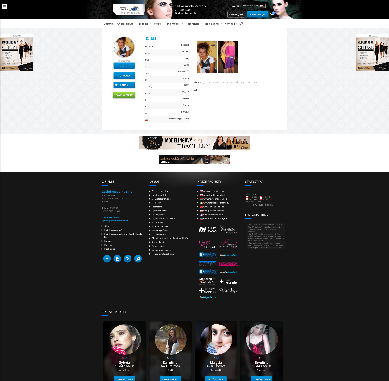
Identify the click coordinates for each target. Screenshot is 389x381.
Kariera (107, 241)
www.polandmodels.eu (214, 210)
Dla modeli (173, 23)
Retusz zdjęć (158, 246)
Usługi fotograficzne (161, 198)
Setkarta (124, 75)
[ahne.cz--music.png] (207, 229)
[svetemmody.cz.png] (228, 290)
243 (171, 357)
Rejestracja (257, 14)
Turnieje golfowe (160, 230)
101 (217, 357)
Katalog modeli (159, 195)
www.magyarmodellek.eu (215, 198)
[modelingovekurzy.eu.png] (207, 281)
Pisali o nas (109, 248)
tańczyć (229, 82)
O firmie (109, 23)
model (158, 23)
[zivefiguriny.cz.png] (207, 297)
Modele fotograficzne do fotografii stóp (170, 238)
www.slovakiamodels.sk (214, 195)
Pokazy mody (158, 214)
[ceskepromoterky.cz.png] (228, 255)
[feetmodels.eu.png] (207, 263)
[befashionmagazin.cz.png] (228, 229)
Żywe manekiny (159, 210)
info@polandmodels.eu (188, 13)
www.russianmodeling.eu (215, 218)
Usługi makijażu (159, 234)
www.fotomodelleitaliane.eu (216, 202)
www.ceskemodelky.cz (213, 191)
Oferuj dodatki (158, 242)
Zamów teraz (124, 95)
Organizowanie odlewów (163, 218)
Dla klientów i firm (160, 191)
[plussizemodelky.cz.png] (207, 290)
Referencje (192, 23)
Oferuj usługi (125, 23)
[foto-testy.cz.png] (228, 263)
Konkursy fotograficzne (163, 253)
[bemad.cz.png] (228, 243)
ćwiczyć (201, 82)
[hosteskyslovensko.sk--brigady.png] (207, 272)
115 (263, 357)
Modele (143, 23)
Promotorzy (157, 206)
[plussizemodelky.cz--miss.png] (228, 281)
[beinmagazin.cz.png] (207, 243)
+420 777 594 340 (111, 217)
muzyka (215, 82)
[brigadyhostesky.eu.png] (207, 255)
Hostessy (156, 202)
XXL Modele (157, 222)
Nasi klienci (212, 23)
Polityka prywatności (113, 230)
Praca (254, 82)
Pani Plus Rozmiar (160, 226)
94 (126, 357)
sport (242, 82)
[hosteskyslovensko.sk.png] (228, 272)
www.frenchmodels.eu (213, 214)
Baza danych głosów (161, 250)
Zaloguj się (236, 14)
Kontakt (230, 23)
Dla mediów (109, 245)
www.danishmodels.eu (213, 206)
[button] (107, 259)
